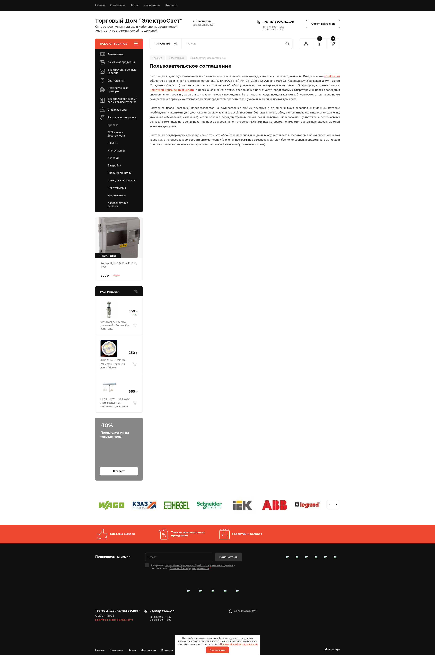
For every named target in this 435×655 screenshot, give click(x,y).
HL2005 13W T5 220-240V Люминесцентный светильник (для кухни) (115, 403)
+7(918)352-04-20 (278, 22)
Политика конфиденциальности (114, 619)
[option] (111, 506)
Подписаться (228, 557)
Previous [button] (329, 504)
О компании (117, 5)
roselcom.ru (332, 76)
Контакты (171, 5)
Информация (152, 5)
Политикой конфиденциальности (239, 644)
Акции (134, 5)
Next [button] (336, 504)
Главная (100, 5)
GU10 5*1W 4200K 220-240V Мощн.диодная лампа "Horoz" (113, 364)
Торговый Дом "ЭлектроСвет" (138, 20)
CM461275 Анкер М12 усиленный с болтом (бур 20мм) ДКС (115, 325)
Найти (287, 44)
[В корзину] (134, 325)
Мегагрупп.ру (332, 649)
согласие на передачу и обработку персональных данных (199, 565)
